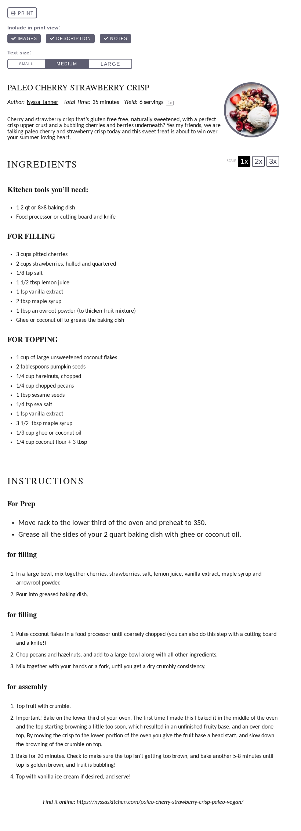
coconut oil (50, 320)
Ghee (22, 320)
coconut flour (51, 442)
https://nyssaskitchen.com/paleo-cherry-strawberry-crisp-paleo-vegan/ (160, 802)
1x (244, 161)
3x (273, 161)
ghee (41, 433)
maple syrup (46, 302)
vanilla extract (46, 292)
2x (258, 161)
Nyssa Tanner (42, 102)
